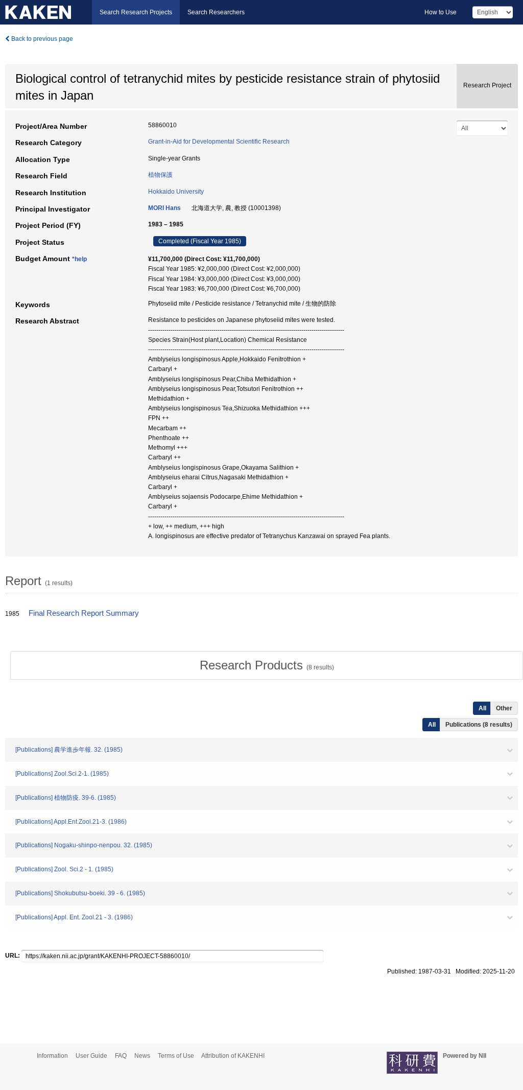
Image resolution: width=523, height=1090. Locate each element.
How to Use (440, 12)
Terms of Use (176, 1055)
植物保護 (160, 174)
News (142, 1055)
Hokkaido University (176, 191)
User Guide (91, 1055)
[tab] (266, 665)
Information (52, 1055)
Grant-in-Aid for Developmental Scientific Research (219, 141)
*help (79, 259)
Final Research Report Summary (84, 613)
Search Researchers (216, 12)
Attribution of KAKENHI (233, 1055)
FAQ (121, 1055)
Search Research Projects (136, 12)
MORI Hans (164, 208)
